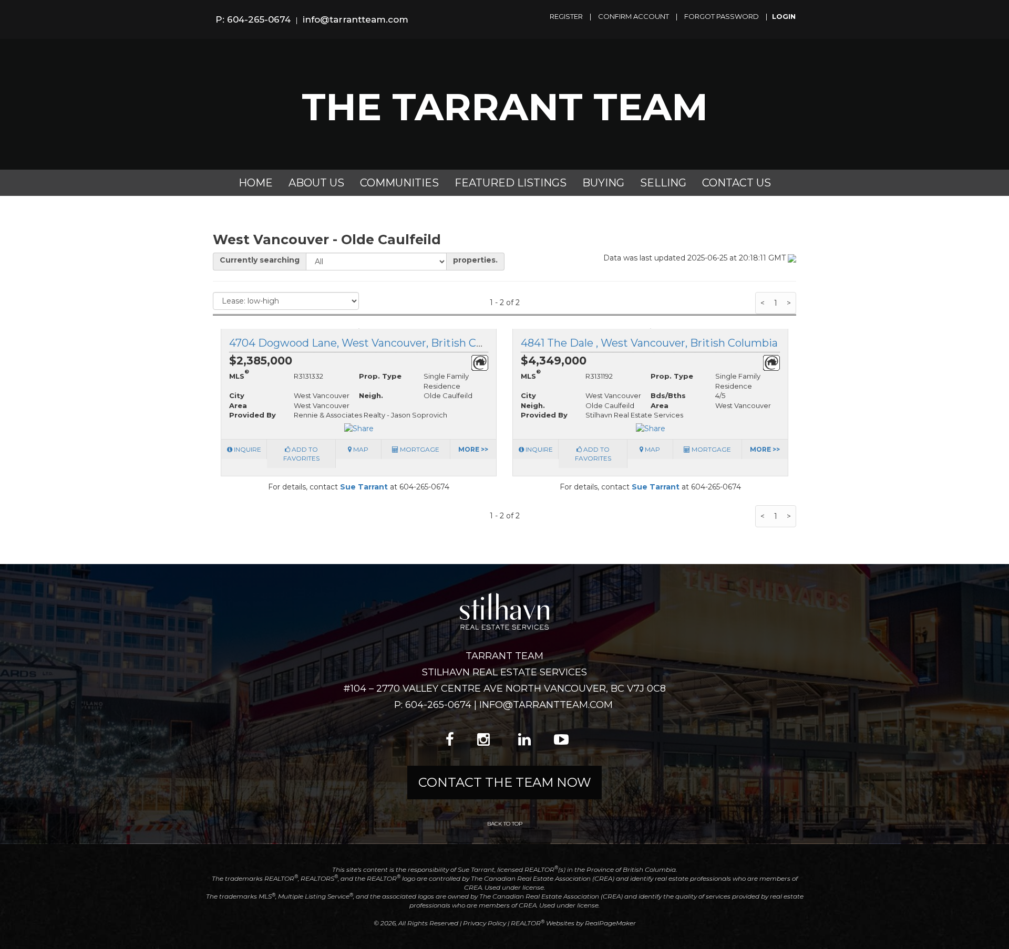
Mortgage (418, 449)
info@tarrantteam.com (355, 19)
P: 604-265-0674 (253, 19)
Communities (399, 182)
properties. (475, 260)
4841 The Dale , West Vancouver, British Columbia (649, 343)
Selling (663, 182)
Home (256, 182)
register (566, 16)
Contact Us (736, 182)
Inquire (246, 449)
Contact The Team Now (504, 782)
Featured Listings (511, 182)
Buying (603, 182)
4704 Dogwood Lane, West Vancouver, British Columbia (374, 343)
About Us (316, 182)
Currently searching (260, 260)
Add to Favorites (301, 453)
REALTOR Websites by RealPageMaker (573, 923)
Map (360, 449)
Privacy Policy (484, 923)
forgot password (721, 16)
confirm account (633, 16)
